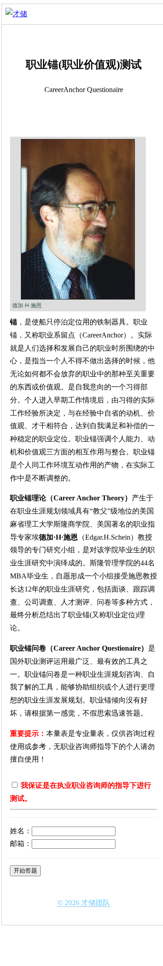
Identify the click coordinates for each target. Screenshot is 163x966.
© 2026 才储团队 (84, 902)
